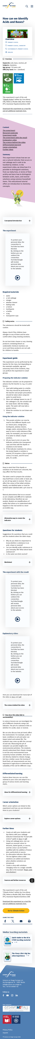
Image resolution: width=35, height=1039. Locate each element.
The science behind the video (14, 142)
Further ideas (8, 149)
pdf (20, 697)
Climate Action (8, 99)
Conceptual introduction (13, 221)
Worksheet (8, 562)
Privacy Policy (7, 1030)
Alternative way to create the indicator (14, 519)
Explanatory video (10, 140)
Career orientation (10, 147)
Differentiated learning (12, 145)
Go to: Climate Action (16, 910)
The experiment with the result (15, 137)
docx (13, 697)
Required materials (10, 133)
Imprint (5, 1033)
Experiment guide (10, 135)
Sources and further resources (15, 880)
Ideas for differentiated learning (15, 792)
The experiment (9, 130)
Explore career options (12, 818)
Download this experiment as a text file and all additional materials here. (17, 110)
